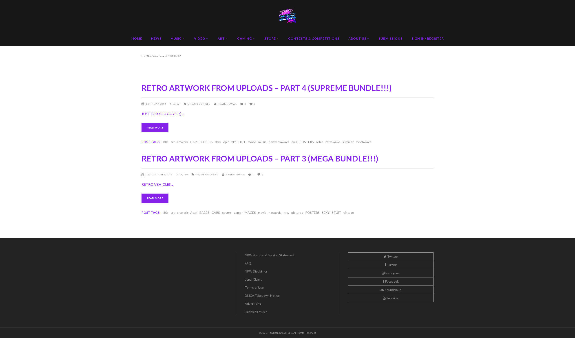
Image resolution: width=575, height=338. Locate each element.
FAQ (248, 263)
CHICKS (207, 142)
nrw (286, 212)
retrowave (332, 142)
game (237, 212)
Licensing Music (256, 312)
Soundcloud (392, 290)
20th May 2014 (156, 103)
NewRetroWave (227, 103)
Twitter (392, 256)
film (233, 142)
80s (165, 142)
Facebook (392, 281)
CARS (194, 142)
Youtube (392, 298)
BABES (204, 212)
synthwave (363, 142)
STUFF (336, 212)
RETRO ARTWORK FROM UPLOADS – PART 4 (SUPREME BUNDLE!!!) (267, 87)
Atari (193, 212)
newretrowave (279, 142)
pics (294, 142)
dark (218, 142)
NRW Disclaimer (256, 271)
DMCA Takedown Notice (262, 295)
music (262, 142)
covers (227, 212)
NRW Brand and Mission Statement (269, 255)
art (173, 142)
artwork (182, 142)
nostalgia (275, 212)
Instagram (392, 273)
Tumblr (391, 265)
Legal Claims (253, 279)
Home (146, 56)
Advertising (253, 303)
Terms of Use (254, 287)
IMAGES (250, 212)
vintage (348, 212)
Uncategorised (199, 103)
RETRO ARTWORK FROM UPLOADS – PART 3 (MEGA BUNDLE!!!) (260, 158)
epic (226, 142)
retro (319, 142)
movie (252, 142)
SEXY (326, 212)
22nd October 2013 (159, 174)
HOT (242, 142)
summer (348, 142)
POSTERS (306, 142)
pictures (297, 212)
